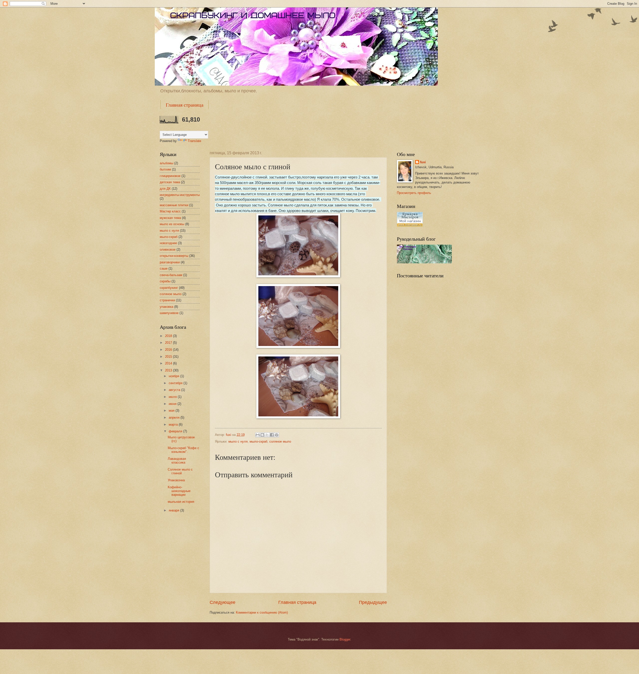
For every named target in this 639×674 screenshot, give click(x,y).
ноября (174, 376)
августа (175, 390)
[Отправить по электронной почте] (257, 434)
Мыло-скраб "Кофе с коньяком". (183, 450)
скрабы (165, 281)
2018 (169, 336)
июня (173, 404)
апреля (174, 417)
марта (174, 424)
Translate (194, 141)
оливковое (167, 249)
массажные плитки (174, 205)
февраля (176, 431)
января (174, 510)
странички (167, 300)
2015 (169, 356)
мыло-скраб (258, 441)
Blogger (344, 639)
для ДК (165, 188)
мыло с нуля (238, 441)
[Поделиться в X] (267, 434)
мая (172, 410)
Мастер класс (170, 211)
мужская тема (170, 218)
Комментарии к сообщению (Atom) (262, 612)
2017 (169, 342)
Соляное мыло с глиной (180, 471)
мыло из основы (172, 224)
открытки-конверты (174, 256)
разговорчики (170, 262)
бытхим (165, 169)
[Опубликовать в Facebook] (271, 434)
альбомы (166, 163)
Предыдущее (373, 602)
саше (163, 268)
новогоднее (168, 243)
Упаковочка (176, 480)
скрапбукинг (169, 288)
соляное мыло (280, 441)
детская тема (170, 182)
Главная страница (184, 104)
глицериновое (170, 176)
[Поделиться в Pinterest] (276, 434)
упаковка (166, 307)
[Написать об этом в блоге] (262, 434)
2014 (169, 363)
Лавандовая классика (177, 460)
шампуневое (169, 313)
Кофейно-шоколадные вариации (179, 491)
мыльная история (181, 502)
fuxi (423, 162)
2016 (169, 349)
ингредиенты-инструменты (180, 195)
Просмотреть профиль (414, 193)
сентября (176, 383)
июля (173, 397)
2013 (169, 370)
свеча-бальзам (171, 275)
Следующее (222, 602)
